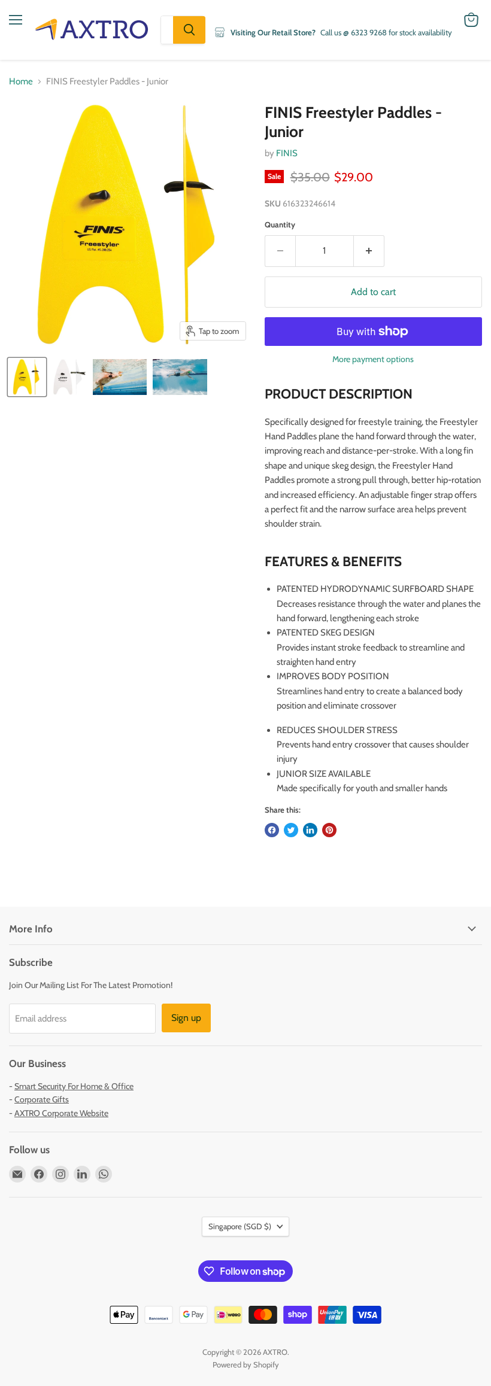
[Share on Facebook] (272, 830)
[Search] (189, 30)
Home (21, 82)
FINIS (287, 153)
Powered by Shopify (246, 1364)
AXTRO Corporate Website (61, 1113)
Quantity (280, 224)
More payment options (373, 359)
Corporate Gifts (41, 1099)
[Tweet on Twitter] (291, 830)
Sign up (186, 1017)
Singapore (239, 1226)
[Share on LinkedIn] (310, 830)
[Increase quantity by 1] (369, 250)
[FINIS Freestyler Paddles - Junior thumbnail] (27, 377)
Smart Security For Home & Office (74, 1086)
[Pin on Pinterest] (329, 830)
